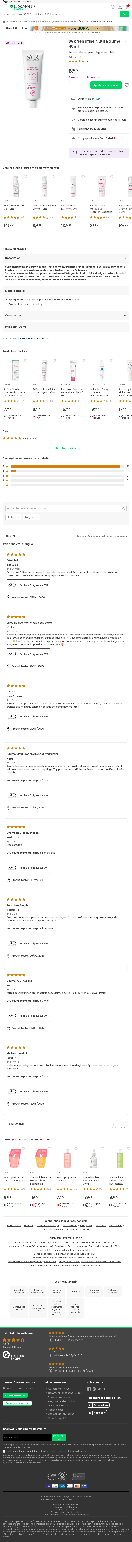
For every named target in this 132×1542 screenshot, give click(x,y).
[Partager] (125, 42)
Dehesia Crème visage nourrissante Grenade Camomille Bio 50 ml (64, 1257)
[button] (114, 1124)
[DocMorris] (22, 7)
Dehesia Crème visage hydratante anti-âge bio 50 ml (64, 1250)
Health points (55, 1409)
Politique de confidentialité (66, 1504)
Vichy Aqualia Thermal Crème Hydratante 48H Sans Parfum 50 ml (41, 1246)
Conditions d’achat (66, 1509)
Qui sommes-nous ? (59, 1388)
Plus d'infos (107, 154)
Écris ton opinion (66, 448)
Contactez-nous (15, 1395)
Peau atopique (70, 1225)
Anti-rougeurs (14, 1225)
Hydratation (56, 21)
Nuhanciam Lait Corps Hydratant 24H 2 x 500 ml (37, 1242)
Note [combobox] (11, 517)
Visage (45, 21)
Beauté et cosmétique (28, 21)
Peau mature (115, 1225)
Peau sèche (71, 1229)
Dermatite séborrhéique (48, 1225)
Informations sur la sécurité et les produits (26, 338)
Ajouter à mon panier (106, 85)
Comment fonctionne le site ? (65, 1393)
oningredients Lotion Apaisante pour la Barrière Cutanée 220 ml (90, 1261)
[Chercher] (124, 14)
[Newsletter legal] (4, 1451)
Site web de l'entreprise (61, 1414)
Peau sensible (71, 21)
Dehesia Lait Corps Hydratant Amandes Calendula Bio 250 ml (64, 1253)
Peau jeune (101, 1225)
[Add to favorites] (126, 85)
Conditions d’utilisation (66, 1507)
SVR (71, 57)
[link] (20, 438)
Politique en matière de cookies (66, 1512)
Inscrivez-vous (58, 1437)
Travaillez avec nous (59, 1397)
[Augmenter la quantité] (82, 85)
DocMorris (10, 21)
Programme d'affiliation (61, 1401)
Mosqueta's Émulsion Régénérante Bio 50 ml (98, 1246)
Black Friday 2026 (57, 1418)
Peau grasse (86, 1225)
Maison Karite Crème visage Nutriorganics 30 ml (32, 1261)
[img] (33, 79)
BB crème (28, 1225)
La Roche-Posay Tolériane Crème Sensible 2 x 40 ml (90, 1242)
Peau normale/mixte (53, 1229)
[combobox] (105, 536)
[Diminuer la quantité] (72, 85)
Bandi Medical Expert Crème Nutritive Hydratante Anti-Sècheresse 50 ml (66, 1265)
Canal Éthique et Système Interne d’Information (66, 1514)
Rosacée (84, 1229)
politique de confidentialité (29, 1451)
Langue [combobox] (29, 517)
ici (43, 1462)
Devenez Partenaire (59, 1405)
